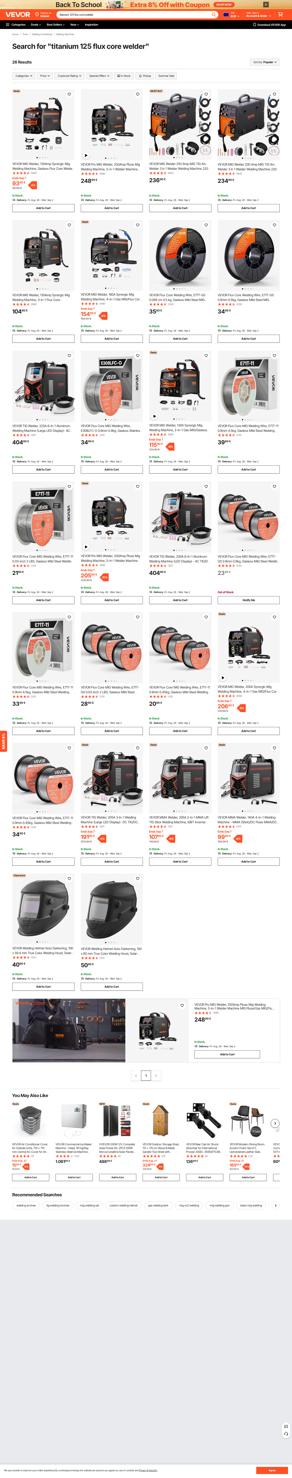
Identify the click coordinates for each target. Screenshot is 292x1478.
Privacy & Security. (148, 1470)
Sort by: (258, 62)
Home (15, 34)
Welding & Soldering (42, 34)
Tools (25, 34)
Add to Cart (43, 208)
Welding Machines (65, 34)
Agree (272, 1470)
